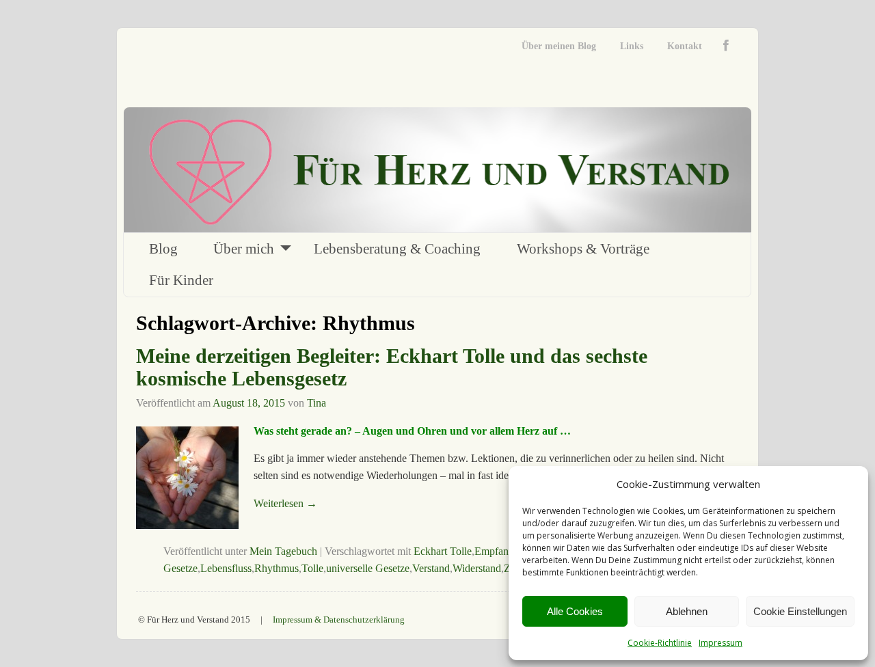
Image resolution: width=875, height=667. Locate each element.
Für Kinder (181, 280)
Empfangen (499, 551)
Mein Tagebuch (283, 551)
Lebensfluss (226, 568)
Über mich (243, 249)
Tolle (312, 568)
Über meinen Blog (559, 46)
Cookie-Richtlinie (660, 643)
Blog (163, 249)
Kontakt (684, 46)
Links (631, 46)
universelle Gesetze (367, 568)
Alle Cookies (575, 611)
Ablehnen (687, 611)
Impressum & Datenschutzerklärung (339, 619)
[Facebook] (729, 46)
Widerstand (477, 568)
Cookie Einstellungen (800, 611)
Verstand (431, 568)
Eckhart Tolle (443, 551)
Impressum (720, 643)
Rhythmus (276, 568)
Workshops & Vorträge (583, 249)
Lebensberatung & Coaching (397, 249)
